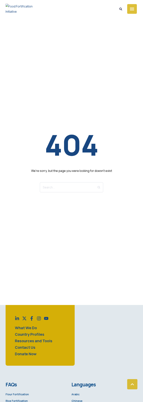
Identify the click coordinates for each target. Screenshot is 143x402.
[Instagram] (39, 318)
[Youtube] (46, 318)
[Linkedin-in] (17, 318)
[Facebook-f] (31, 318)
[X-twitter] (24, 318)
